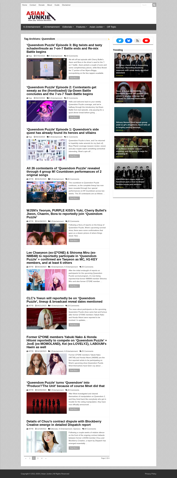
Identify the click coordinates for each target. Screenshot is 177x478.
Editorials (67, 27)
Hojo (30, 56)
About (49, 5)
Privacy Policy (150, 474)
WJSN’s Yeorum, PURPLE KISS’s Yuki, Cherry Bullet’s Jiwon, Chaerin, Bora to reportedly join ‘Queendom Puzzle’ (66, 214)
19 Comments (73, 306)
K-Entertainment (31, 27)
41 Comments (72, 137)
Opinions (76, 429)
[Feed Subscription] (108, 39)
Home (24, 5)
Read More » (74, 78)
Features (80, 27)
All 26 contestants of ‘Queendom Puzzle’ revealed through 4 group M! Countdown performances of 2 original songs (64, 171)
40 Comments (72, 98)
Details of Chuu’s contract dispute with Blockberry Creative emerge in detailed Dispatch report (64, 423)
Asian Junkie (96, 27)
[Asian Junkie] (39, 15)
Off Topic (111, 27)
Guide (57, 5)
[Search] (154, 5)
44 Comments (72, 56)
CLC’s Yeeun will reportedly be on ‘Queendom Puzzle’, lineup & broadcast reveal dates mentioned (64, 299)
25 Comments (87, 351)
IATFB (30, 179)
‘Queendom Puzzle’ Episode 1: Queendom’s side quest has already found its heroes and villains (63, 131)
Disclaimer (66, 5)
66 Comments (73, 179)
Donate (42, 5)
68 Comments (90, 429)
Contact (33, 5)
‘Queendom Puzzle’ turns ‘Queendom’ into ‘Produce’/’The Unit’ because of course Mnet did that (66, 384)
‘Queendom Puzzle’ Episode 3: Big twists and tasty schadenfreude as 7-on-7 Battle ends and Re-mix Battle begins (64, 48)
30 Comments (73, 221)
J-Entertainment (51, 27)
